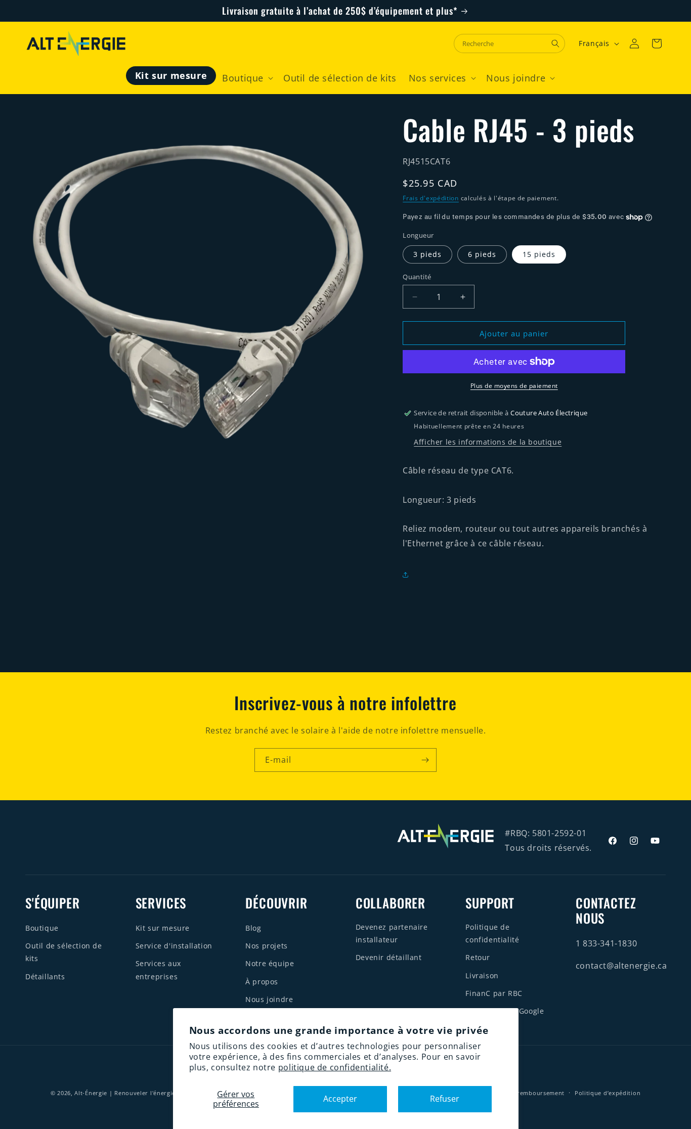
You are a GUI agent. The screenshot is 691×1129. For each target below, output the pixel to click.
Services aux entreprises (158, 970)
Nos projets (266, 945)
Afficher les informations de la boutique (488, 442)
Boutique (42, 928)
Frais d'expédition (431, 198)
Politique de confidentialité (492, 933)
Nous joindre (269, 999)
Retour (477, 957)
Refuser (444, 1098)
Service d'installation (174, 945)
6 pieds (482, 254)
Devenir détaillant (389, 957)
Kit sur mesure (163, 928)
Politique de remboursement (522, 1093)
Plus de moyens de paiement (514, 385)
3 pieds (427, 254)
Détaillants (45, 976)
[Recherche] (555, 43)
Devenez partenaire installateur (392, 933)
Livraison (481, 975)
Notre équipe (269, 963)
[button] (246, 78)
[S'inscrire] (425, 760)
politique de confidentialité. (334, 1067)
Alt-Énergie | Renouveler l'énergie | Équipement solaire (157, 1093)
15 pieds (539, 254)
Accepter (340, 1098)
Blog (253, 928)
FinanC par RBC (493, 993)
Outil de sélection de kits (63, 952)
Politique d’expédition (607, 1093)
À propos (261, 981)
